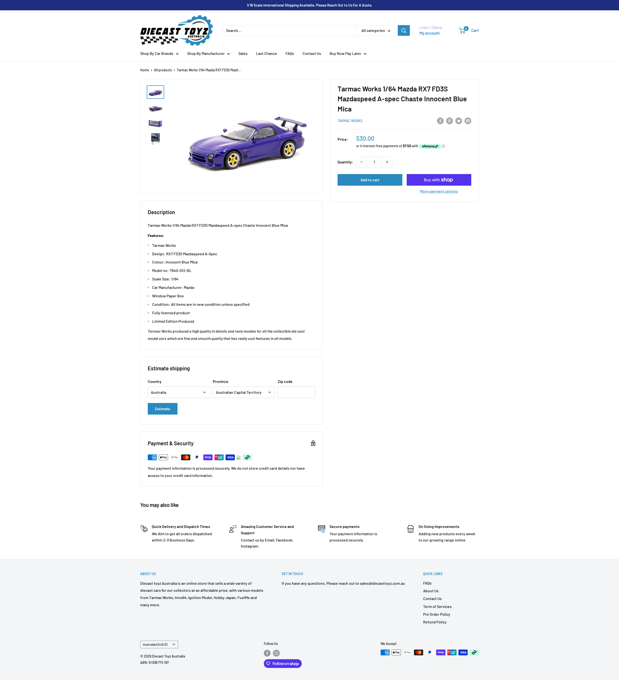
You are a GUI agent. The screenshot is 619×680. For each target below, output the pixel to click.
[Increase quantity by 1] (387, 162)
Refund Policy (435, 622)
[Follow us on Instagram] (276, 653)
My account (430, 32)
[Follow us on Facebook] (267, 653)
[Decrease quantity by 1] (361, 162)
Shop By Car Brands (156, 53)
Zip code (285, 381)
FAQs (290, 53)
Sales (243, 53)
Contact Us (311, 53)
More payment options (439, 191)
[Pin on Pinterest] (449, 120)
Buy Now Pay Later (345, 53)
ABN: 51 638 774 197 (154, 662)
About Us (431, 590)
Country (155, 381)
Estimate (162, 408)
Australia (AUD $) (155, 644)
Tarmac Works (350, 121)
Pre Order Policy (436, 614)
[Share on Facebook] (440, 120)
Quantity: (345, 162)
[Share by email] (467, 120)
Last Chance (266, 53)
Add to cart (370, 179)
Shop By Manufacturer (206, 53)
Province (220, 381)
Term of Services (437, 606)
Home (144, 70)
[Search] (404, 30)
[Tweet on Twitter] (458, 120)
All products (163, 70)
